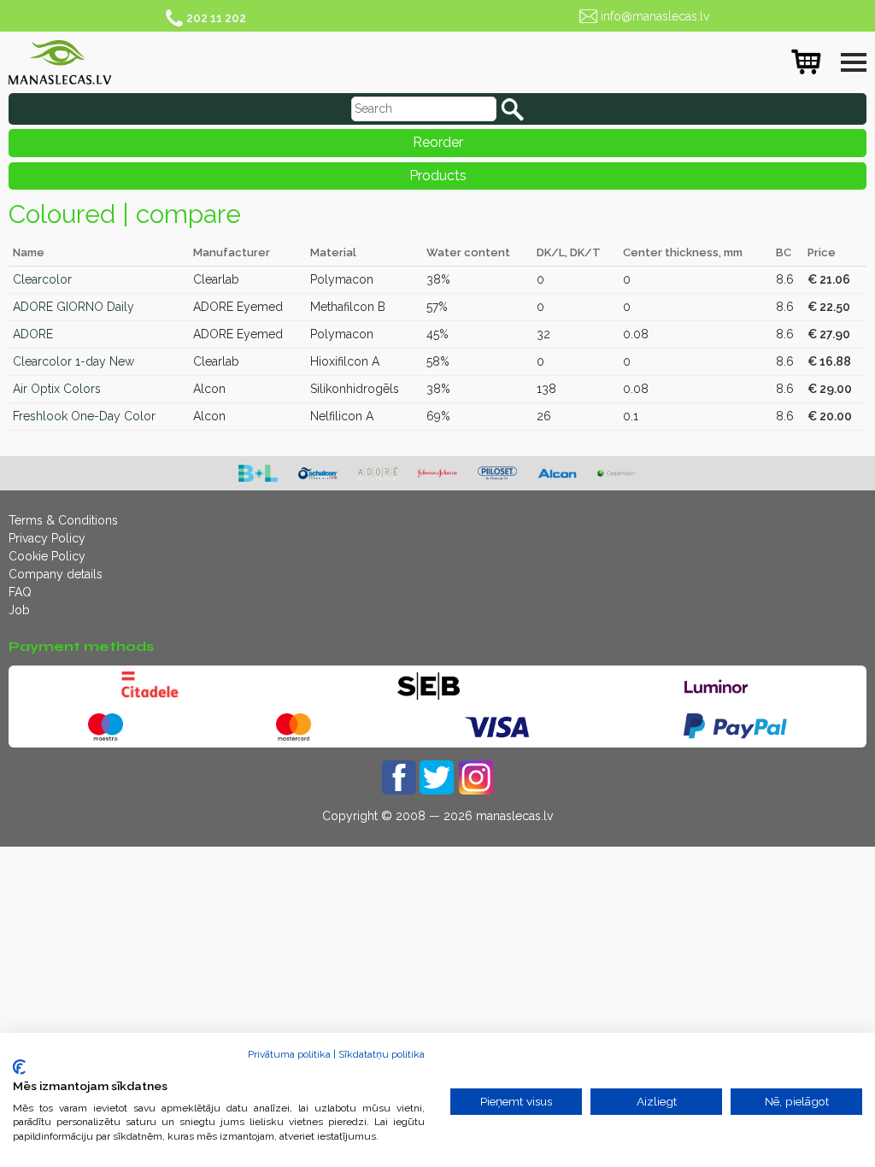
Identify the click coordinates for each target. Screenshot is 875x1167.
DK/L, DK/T (569, 252)
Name (28, 252)
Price (821, 252)
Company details (56, 574)
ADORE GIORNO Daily (73, 307)
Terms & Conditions (63, 520)
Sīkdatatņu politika (381, 1054)
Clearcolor (42, 279)
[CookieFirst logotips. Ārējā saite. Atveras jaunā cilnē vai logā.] (19, 1067)
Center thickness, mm (683, 252)
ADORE (33, 334)
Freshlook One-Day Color (84, 416)
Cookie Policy (47, 556)
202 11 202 (216, 18)
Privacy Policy (47, 538)
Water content (468, 252)
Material (333, 252)
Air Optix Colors (57, 389)
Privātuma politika (289, 1054)
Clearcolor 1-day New (73, 361)
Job (19, 610)
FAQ (20, 592)
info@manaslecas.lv (655, 16)
